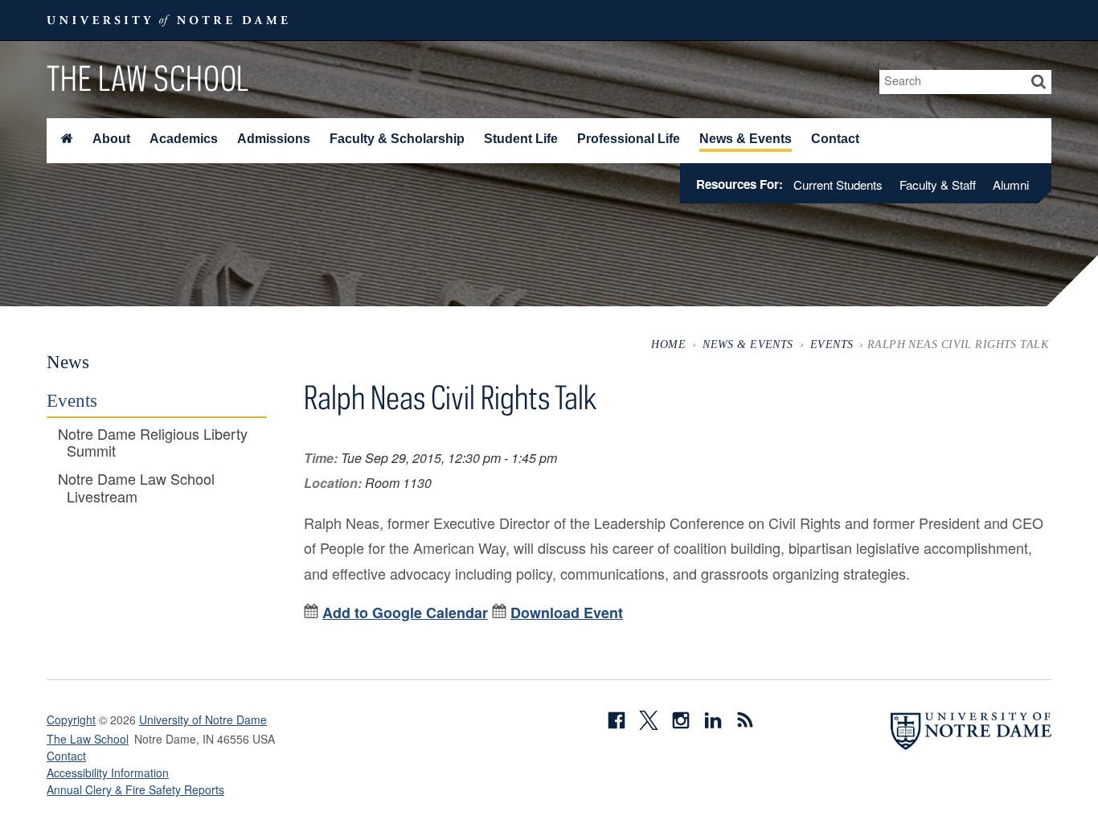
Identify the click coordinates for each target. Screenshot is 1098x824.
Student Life (521, 139)
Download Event (566, 612)
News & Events (745, 139)
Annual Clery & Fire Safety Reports (135, 789)
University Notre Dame (168, 20)
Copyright (71, 719)
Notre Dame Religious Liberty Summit (153, 442)
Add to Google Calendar (405, 612)
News (68, 361)
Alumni (1011, 184)
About (111, 139)
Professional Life (628, 139)
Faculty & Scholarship (397, 139)
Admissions (273, 139)
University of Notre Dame (203, 719)
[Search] (1039, 82)
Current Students (838, 184)
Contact (835, 139)
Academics (184, 139)
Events (832, 344)
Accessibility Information (108, 773)
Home (668, 344)
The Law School (148, 78)
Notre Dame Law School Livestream (136, 487)
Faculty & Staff (937, 184)
